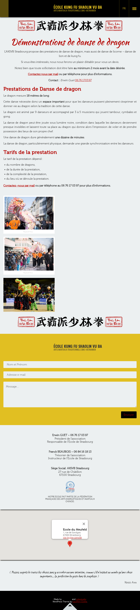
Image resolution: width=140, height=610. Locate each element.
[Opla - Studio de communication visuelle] (67, 599)
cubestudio (81, 599)
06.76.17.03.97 (83, 80)
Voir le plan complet (72, 537)
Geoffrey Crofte (80, 601)
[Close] (84, 524)
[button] (69, 543)
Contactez (34, 74)
